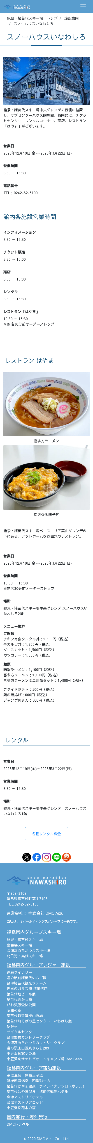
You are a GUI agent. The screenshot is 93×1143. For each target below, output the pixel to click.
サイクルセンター (21, 1031)
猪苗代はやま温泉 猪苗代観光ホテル (37, 1091)
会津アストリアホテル (25, 1096)
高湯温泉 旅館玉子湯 (25, 1075)
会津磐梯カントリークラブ (28, 1037)
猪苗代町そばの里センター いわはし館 (39, 1020)
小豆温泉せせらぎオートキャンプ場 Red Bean (44, 1058)
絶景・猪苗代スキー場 (25, 939)
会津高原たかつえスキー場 (28, 950)
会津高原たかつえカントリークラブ (36, 1042)
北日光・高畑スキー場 (25, 955)
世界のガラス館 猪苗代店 (27, 988)
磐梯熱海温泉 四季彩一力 (28, 1080)
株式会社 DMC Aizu (45, 913)
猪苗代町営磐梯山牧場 (25, 1015)
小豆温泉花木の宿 (21, 1107)
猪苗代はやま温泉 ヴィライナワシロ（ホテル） (46, 1086)
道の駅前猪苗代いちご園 (26, 977)
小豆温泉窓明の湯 (21, 1053)
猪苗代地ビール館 (21, 993)
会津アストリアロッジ (25, 1102)
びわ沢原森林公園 (21, 1004)
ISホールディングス (33, 921)
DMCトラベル (18, 1124)
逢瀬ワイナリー (19, 972)
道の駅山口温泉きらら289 (28, 1047)
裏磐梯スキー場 (19, 944)
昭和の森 (14, 1010)
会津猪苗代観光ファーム (26, 983)
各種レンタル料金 (46, 833)
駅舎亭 (12, 1026)
